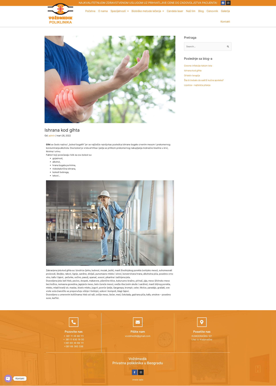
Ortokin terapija (192, 75)
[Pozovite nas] (73, 322)
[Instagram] (228, 3)
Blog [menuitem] (201, 11)
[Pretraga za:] (207, 46)
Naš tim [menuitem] (190, 11)
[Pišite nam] (137, 322)
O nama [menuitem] (103, 11)
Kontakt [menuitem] (225, 21)
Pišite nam (138, 331)
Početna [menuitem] (90, 11)
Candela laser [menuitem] (175, 11)
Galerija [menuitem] (225, 11)
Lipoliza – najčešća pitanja (197, 85)
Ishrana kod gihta (192, 70)
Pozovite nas (74, 331)
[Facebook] (223, 3)
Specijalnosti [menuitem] (118, 11)
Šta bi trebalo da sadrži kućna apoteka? (204, 80)
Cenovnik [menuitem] (212, 11)
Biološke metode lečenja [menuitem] (146, 11)
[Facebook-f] (134, 372)
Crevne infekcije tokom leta (198, 65)
